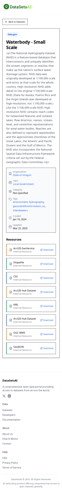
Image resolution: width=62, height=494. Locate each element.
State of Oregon (22, 175)
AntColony (11, 483)
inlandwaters (20, 210)
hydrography (36, 202)
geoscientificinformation (27, 206)
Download (48, 249)
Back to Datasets (17, 21)
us (43, 206)
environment (20, 202)
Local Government (23, 184)
